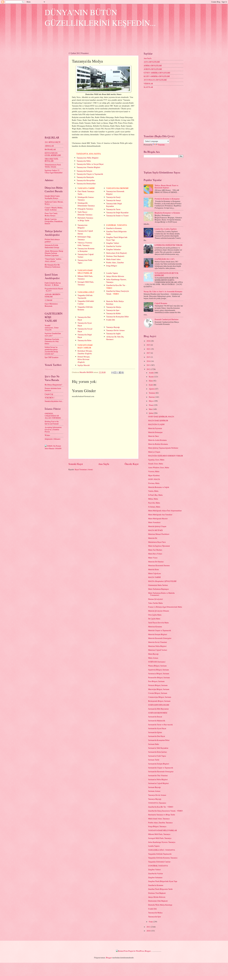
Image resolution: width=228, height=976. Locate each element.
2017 (149, 353)
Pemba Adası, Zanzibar (115, 262)
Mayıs (151, 401)
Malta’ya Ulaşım (154, 452)
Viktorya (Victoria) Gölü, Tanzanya (85, 244)
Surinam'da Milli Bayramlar (158, 709)
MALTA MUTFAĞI (155, 530)
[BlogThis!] (115, 372)
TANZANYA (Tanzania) (157, 803)
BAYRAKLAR (50, 149)
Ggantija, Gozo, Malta (156, 459)
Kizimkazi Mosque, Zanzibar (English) (85, 352)
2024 (149, 341)
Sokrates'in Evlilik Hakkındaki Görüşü (52, 246)
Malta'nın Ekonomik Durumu (159, 565)
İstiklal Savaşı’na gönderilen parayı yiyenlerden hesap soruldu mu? (51, 350)
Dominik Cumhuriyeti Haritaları (167, 319)
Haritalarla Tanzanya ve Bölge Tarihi (85, 219)
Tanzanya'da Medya (113, 307)
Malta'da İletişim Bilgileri (157, 634)
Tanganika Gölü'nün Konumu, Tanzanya (162, 857)
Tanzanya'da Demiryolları (86, 183)
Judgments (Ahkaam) (52, 439)
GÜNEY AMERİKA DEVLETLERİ (157, 72)
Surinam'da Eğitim (155, 732)
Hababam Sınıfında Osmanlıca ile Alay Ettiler (52, 341)
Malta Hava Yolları (155, 553)
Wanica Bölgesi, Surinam (157, 665)
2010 (149, 930)
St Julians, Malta (154, 506)
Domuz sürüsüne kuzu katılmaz (53, 389)
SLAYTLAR (148, 87)
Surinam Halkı (153, 744)
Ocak (151, 921)
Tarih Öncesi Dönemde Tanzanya (85, 213)
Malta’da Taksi (153, 436)
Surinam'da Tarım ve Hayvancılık (160, 724)
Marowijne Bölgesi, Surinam (158, 689)
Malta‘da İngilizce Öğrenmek (159, 546)
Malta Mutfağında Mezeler (158, 518)
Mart (151, 409)
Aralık (151, 372)
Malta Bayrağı (153, 654)
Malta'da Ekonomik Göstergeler (159, 638)
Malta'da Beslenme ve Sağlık (158, 487)
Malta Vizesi (152, 557)
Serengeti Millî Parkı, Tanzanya (159, 838)
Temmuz (152, 393)
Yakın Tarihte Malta (155, 603)
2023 (149, 345)
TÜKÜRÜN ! (49, 397)
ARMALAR (49, 146)
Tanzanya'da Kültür (113, 313)
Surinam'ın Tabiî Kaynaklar (158, 748)
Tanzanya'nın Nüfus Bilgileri (87, 157)
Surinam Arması (154, 791)
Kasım (151, 376)
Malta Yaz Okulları (155, 550)
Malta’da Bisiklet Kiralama (158, 444)
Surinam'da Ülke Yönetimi (158, 775)
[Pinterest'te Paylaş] (122, 372)
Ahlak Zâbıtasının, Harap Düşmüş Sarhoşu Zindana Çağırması (54, 253)
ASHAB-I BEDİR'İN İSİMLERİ (52, 295)
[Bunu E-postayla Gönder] (112, 372)
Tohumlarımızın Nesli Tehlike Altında (53, 165)
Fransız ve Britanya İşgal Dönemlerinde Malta (165, 607)
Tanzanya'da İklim (84, 340)
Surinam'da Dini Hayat (156, 736)
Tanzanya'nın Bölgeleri (82, 226)
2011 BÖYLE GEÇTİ (52, 142)
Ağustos (152, 388)
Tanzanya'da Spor (112, 310)
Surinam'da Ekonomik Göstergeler (161, 771)
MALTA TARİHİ (154, 577)
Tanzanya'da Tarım (113, 209)
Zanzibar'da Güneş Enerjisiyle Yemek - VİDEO (165, 810)
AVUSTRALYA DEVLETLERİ (155, 80)
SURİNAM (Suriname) (156, 661)
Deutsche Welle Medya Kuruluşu (160, 905)
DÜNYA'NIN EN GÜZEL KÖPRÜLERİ (53, 154)
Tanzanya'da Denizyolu (85, 177)
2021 (149, 349)
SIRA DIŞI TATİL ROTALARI (51, 160)
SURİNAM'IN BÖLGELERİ (158, 705)
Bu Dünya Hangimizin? (53, 384)
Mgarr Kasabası (154, 475)
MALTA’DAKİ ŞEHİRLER (158, 420)
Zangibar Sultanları (113, 249)
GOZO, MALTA (154, 479)
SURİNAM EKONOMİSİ (157, 713)
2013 (149, 365)
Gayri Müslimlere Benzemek (51, 304)
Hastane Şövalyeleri (155, 599)
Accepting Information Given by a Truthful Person (53, 429)
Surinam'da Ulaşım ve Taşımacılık (160, 767)
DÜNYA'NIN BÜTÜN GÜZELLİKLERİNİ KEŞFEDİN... (100, 17)
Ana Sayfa (103, 464)
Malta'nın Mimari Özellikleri (158, 534)
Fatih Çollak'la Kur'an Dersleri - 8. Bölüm (53, 284)
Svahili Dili (110, 319)
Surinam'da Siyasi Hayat (157, 728)
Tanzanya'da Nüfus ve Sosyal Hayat (90, 164)
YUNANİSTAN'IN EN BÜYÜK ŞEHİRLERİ (166, 274)
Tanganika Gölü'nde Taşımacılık (85, 296)
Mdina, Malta (153, 499)
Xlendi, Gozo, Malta (155, 463)
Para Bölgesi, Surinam (156, 681)
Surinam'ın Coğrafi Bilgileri (158, 783)
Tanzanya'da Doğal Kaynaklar (117, 212)
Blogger (109, 957)
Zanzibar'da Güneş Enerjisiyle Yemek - (117, 292)
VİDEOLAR (148, 83)
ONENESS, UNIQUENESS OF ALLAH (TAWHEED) (53, 415)
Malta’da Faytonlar (155, 428)
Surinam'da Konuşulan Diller (159, 740)
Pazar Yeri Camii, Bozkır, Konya (51, 214)
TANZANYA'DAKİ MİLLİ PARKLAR (162, 830)
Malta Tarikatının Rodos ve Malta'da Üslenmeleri (161, 594)
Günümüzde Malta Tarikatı (158, 585)
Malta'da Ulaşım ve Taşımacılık (159, 630)
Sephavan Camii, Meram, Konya (54, 202)
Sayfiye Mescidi (84, 365)
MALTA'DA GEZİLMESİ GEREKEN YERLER (165, 455)
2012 (149, 369)
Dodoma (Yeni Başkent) (115, 256)
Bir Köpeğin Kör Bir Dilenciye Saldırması (52, 265)
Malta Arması (153, 658)
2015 (149, 357)
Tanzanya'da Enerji (113, 197)
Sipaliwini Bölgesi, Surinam (158, 669)
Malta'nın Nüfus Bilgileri (157, 646)
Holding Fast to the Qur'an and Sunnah (52, 422)
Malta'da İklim (153, 569)
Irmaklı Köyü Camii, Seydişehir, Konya (52, 197)
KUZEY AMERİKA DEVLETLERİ (157, 76)
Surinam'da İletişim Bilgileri (158, 763)
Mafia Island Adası (113, 259)
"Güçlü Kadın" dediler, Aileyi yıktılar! (53, 260)
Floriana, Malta (153, 483)
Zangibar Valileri (112, 243)
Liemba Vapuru (112, 273)
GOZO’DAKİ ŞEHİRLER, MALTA (161, 416)
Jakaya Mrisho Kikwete (115, 276)
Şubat (151, 413)
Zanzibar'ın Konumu (114, 228)
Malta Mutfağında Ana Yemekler (160, 514)
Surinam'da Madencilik (156, 720)
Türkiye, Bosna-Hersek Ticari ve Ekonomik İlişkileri (166, 186)
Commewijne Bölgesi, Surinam (159, 697)
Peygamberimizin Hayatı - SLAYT (54, 289)
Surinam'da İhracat (155, 716)
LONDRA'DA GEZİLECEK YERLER (168, 245)
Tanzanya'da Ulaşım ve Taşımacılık (90, 174)
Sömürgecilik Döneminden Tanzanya (86, 204)
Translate (161, 144)
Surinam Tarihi (153, 759)
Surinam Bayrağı (154, 787)
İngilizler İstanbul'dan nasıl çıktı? (53, 334)
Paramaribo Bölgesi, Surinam (159, 677)
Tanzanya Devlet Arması (115, 330)
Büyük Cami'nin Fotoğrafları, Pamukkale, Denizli (54, 221)
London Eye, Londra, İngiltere (166, 229)
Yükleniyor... (49, 369)
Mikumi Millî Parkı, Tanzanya (159, 834)
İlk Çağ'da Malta (154, 618)
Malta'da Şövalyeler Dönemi (158, 611)
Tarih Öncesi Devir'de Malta (158, 622)
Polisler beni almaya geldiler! (52, 240)
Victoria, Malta (153, 471)
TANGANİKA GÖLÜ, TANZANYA (161, 850)
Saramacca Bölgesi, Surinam (158, 673)
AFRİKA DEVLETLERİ (153, 65)
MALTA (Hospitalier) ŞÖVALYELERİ (162, 581)
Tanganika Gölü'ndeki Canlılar (159, 861)
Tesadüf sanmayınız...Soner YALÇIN (52, 327)
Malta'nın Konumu (155, 626)
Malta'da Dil (152, 538)
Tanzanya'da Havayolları (86, 180)
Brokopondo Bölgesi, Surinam (159, 701)
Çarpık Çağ (49, 394)
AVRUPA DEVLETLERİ (153, 69)
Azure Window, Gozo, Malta (158, 467)
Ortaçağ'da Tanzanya (85, 208)
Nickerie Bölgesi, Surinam (158, 685)
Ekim (151, 380)
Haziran (152, 397)
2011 (149, 926)
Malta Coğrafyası (154, 573)
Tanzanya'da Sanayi (113, 200)
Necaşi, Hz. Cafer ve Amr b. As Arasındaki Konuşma (163, 291)
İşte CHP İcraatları (51, 357)
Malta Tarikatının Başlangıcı (158, 589)
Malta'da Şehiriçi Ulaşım (157, 526)
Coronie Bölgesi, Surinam (157, 693)
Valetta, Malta (153, 491)
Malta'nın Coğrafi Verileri (157, 650)
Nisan (151, 405)
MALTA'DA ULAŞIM (156, 424)
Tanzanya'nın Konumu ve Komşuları (86, 249)
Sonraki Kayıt (75, 464)
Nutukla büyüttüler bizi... (54, 401)
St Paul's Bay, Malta (155, 495)
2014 (149, 361)
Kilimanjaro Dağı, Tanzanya (84, 238)
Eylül (151, 385)
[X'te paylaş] (117, 372)
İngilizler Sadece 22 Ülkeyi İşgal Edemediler (54, 171)
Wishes (47, 435)
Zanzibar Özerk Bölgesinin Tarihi (160, 889)
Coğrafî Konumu (161, 303)
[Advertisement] (93, 41)
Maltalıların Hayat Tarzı (157, 542)
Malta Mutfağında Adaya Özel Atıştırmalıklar (165, 510)
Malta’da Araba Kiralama (157, 440)
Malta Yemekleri (154, 522)
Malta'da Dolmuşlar (155, 432)
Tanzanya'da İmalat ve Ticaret (117, 215)
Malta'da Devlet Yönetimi (157, 642)
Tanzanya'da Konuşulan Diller (117, 316)
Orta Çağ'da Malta (154, 615)
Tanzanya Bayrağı (113, 327)
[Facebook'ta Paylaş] (120, 372)
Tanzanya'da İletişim (84, 171)
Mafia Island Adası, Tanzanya (159, 818)
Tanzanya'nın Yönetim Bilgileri (88, 167)
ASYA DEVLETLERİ (152, 62)
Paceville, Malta (154, 502)
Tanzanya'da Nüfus (84, 161)
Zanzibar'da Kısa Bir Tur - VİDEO (160, 807)
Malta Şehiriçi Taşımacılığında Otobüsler (163, 448)
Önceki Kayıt (131, 464)
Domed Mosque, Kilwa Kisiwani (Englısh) (84, 359)
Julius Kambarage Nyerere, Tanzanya (161, 842)
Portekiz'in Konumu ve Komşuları (167, 198)
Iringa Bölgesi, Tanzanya (157, 826)
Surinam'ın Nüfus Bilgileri (158, 779)
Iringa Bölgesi (111, 265)
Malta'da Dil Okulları (156, 561)
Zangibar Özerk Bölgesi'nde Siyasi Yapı (162, 881)
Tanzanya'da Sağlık (113, 333)
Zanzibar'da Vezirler (113, 246)
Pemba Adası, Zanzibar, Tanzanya (160, 822)
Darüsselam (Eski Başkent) (116, 253)
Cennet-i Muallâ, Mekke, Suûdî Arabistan (54, 208)
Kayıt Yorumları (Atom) (84, 469)
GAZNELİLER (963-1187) (165, 259)
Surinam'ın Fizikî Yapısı (157, 756)
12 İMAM (48, 300)
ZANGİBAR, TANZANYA (158, 865)
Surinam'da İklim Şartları (157, 752)
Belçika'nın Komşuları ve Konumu (167, 212)
